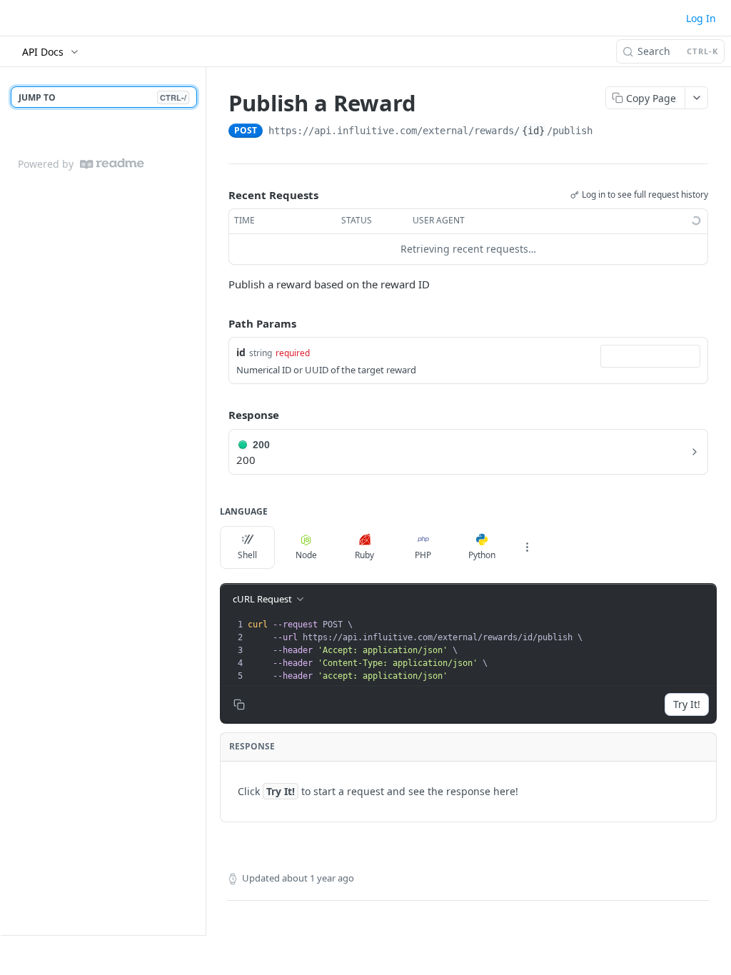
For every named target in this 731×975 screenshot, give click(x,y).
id (241, 352)
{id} (533, 130)
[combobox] (650, 356)
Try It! (686, 704)
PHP (423, 555)
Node (306, 555)
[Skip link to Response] (218, 415)
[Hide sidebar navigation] (203, 500)
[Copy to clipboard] (606, 132)
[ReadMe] (112, 163)
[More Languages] (527, 547)
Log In (701, 18)
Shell (247, 555)
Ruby (364, 555)
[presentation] (480, 650)
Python (481, 555)
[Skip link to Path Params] (218, 323)
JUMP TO (102, 97)
